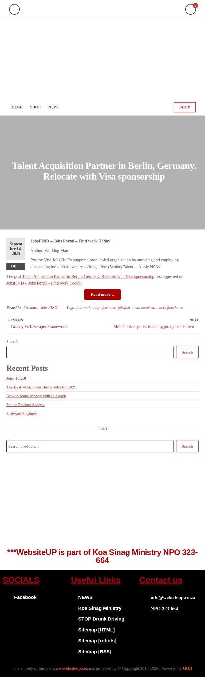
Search (12, 341)
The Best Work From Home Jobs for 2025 (41, 387)
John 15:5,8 (16, 378)
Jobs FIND (49, 308)
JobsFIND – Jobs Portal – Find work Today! (44, 283)
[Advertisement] (102, 59)
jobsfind (124, 308)
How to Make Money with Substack (36, 396)
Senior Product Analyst (25, 405)
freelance (109, 308)
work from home (171, 308)
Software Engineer (21, 413)
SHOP (185, 107)
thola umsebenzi (144, 308)
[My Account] (14, 9)
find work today (88, 308)
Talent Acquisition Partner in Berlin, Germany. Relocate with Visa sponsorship (88, 276)
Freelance (30, 308)
